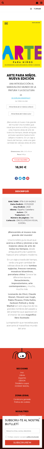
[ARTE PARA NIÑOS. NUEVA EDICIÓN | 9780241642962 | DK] (22, 44)
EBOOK (22, 381)
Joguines (22, 378)
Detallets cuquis (22, 383)
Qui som (22, 415)
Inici (22, 372)
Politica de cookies (22, 402)
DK (21, 95)
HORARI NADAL (22, 386)
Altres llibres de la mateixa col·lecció (21, 107)
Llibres (22, 375)
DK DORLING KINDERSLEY (20, 98)
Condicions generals (22, 399)
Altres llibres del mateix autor (21, 114)
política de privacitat (33, 437)
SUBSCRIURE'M (22, 442)
